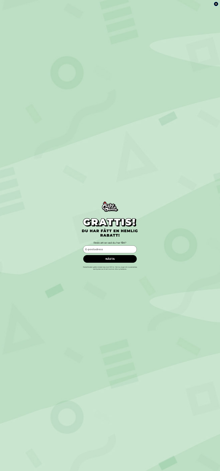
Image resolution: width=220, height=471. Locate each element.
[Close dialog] (216, 4)
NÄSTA (110, 258)
